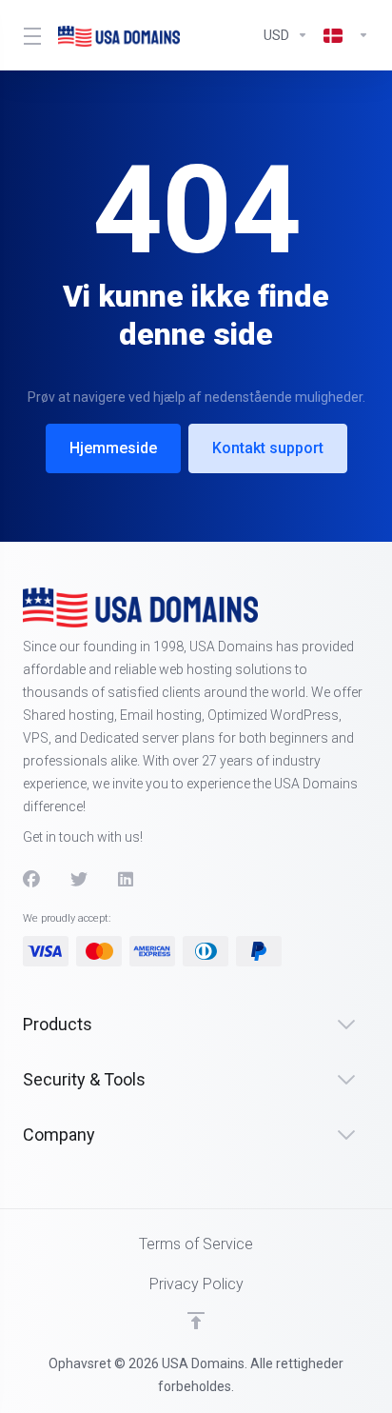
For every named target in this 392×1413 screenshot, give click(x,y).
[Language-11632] (342, 35)
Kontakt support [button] (267, 448)
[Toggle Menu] (29, 35)
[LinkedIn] (126, 880)
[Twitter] (79, 880)
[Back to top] (196, 1320)
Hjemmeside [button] (113, 448)
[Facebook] (31, 880)
